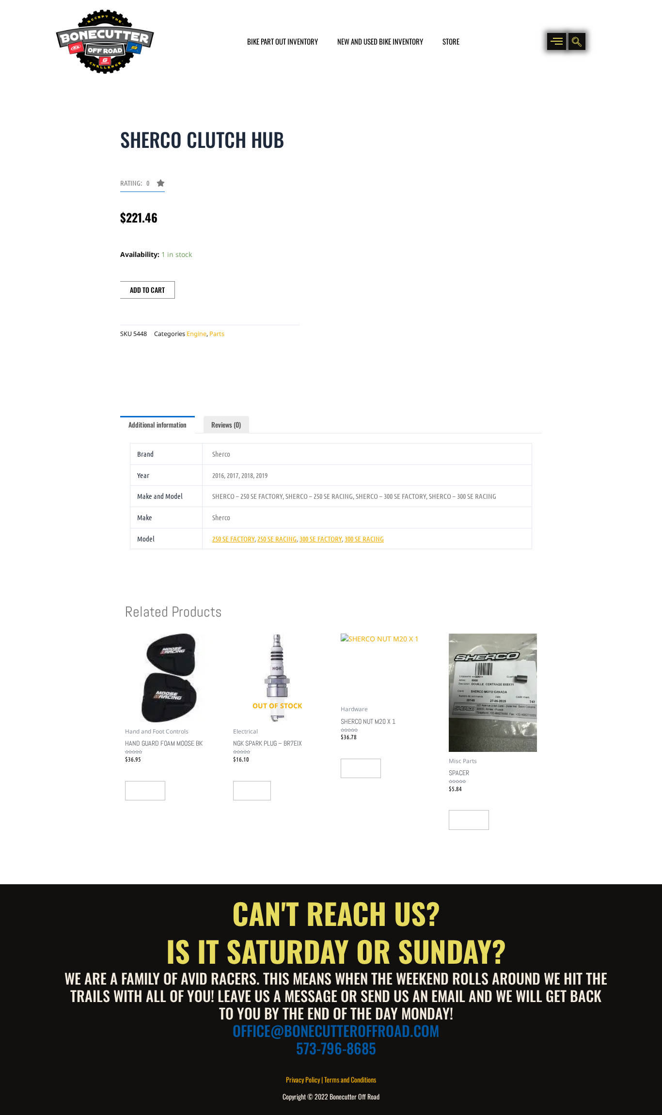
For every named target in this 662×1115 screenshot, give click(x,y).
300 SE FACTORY (320, 538)
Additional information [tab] (157, 424)
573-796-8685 (336, 1048)
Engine (196, 334)
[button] (556, 41)
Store (450, 41)
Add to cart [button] (145, 790)
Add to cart (147, 290)
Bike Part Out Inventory (282, 41)
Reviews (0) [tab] (226, 424)
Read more (252, 790)
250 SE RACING (277, 538)
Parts (216, 334)
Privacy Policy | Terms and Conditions (331, 1079)
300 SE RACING (364, 538)
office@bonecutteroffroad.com (336, 1030)
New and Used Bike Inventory (380, 41)
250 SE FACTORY (233, 538)
